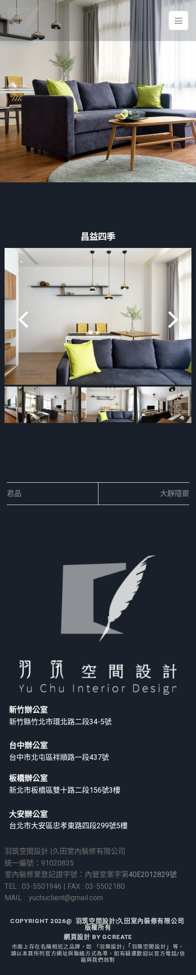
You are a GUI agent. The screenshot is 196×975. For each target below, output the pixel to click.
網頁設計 (77, 936)
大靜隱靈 (174, 493)
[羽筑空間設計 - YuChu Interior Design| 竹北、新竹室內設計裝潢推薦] (24, 20)
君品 (14, 493)
